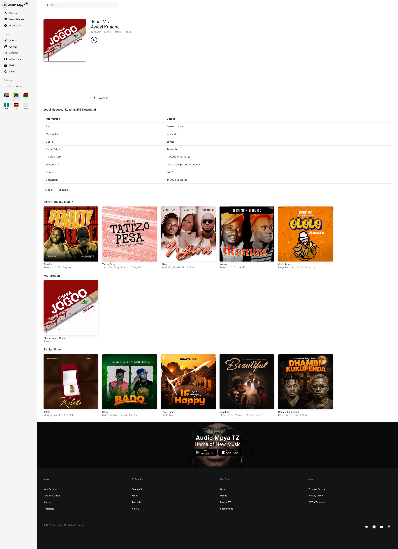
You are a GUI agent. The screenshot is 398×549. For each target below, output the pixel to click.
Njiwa (164, 264)
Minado (177, 267)
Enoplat (68, 415)
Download (102, 98)
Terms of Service (317, 489)
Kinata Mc (167, 415)
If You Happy (168, 411)
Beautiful (224, 411)
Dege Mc (283, 267)
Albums (47, 502)
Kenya (135, 495)
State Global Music (231, 415)
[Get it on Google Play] (205, 452)
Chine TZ (283, 415)
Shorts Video (226, 508)
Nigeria (135, 508)
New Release (50, 489)
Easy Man (137, 267)
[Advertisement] (184, 68)
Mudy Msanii (109, 415)
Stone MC (240, 267)
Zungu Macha (129, 415)
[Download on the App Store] (230, 452)
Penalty (48, 264)
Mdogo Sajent (52, 415)
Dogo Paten (300, 415)
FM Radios (49, 508)
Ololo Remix (284, 264)
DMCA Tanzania (316, 502)
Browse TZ (225, 502)
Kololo (47, 411)
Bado (105, 411)
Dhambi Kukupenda (288, 411)
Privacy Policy (315, 495)
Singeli (108, 31)
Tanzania (96, 31)
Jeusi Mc (100, 21)
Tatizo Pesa (108, 264)
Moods (223, 495)
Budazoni (310, 267)
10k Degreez (65, 267)
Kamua (223, 264)
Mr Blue (189, 267)
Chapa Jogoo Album (55, 338)
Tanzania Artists (52, 495)
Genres (223, 489)
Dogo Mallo (121, 267)
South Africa (138, 489)
